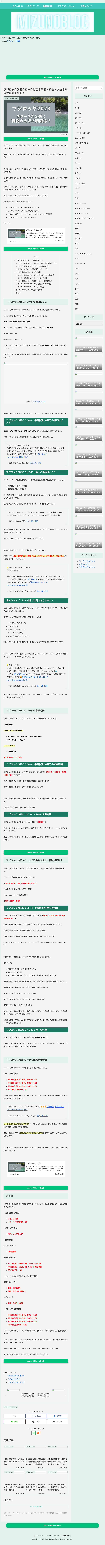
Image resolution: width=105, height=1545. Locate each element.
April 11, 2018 (35, 463)
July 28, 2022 (42, 1116)
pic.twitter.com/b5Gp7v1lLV (17, 457)
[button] (35, 1421)
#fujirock (44, 582)
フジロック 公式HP (39, 401)
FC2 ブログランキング (16, 1376)
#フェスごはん (19, 674)
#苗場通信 (50, 1107)
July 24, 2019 (42, 591)
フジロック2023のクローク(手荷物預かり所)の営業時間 (36, 275)
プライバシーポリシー (53, 1535)
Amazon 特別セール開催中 (52, 77)
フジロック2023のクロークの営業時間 (28, 272)
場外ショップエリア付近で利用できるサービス (33, 269)
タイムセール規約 (13, 41)
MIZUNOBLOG (40, 1535)
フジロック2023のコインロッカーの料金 (31, 287)
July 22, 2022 (32, 521)
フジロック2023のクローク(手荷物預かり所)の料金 (34, 284)
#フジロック (42, 454)
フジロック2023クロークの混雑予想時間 (29, 290)
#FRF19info (36, 582)
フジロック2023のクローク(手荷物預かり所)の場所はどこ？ (37, 263)
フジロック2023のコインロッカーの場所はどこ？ (34, 266)
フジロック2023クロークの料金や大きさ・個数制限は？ (34, 281)
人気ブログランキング (16, 1382)
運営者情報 (65, 1535)
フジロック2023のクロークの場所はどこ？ (29, 260)
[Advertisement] (52, 57)
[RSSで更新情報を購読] (38, 1433)
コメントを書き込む (35, 1507)
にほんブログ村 (13, 1379)
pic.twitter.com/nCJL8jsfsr (17, 1110)
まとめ (18, 293)
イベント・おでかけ (11, 1407)
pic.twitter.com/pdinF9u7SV (17, 680)
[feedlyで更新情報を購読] (33, 1433)
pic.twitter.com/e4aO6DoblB (17, 585)
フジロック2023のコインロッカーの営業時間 (32, 278)
